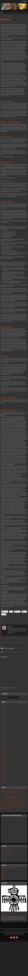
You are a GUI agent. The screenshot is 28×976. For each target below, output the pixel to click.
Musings (3, 876)
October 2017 (4, 727)
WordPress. (25, 940)
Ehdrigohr (4, 16)
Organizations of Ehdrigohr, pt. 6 (21, 643)
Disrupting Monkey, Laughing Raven (9, 849)
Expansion (5, 800)
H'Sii (17, 802)
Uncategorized (4, 878)
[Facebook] (23, 1)
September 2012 (5, 770)
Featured (11, 800)
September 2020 (5, 713)
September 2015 (5, 733)
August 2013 (4, 752)
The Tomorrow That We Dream (8, 855)
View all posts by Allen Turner (14, 633)
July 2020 (3, 717)
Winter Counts (21, 807)
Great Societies (12, 802)
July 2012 (3, 774)
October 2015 (4, 731)
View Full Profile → (4, 920)
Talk (8, 807)
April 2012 (3, 780)
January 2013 (4, 762)
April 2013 (3, 756)
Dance (11, 795)
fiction (20, 800)
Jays (19, 802)
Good (5, 802)
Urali (16, 807)
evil (2, 800)
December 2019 (5, 719)
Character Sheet (22, 792)
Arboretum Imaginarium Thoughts (8, 868)
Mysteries (16, 805)
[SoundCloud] (26, 1)
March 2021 (4, 709)
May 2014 (3, 741)
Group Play (17, 638)
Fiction (3, 872)
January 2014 (4, 745)
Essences (23, 797)
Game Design (20, 21)
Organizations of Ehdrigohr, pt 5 (7, 643)
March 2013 (4, 758)
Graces (7, 802)
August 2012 (4, 772)
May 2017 (3, 729)
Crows (7, 795)
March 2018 (4, 723)
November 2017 (5, 725)
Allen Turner (4, 21)
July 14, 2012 (10, 21)
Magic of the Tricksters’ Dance (7, 853)
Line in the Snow (5, 804)
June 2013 (3, 754)
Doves (19, 795)
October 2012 (4, 768)
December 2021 (5, 704)
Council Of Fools (6, 4)
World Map (6, 808)
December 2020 (5, 711)
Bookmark (23, 638)
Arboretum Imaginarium (11, 790)
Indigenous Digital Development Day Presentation (11, 851)
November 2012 (5, 766)
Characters (9, 638)
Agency (3, 638)
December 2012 (5, 764)
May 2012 (3, 778)
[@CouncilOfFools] (25, 1)
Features (16, 800)
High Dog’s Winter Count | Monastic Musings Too (14, 652)
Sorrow (24, 804)
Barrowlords (3, 792)
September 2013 (5, 750)
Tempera (20, 940)
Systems (6, 807)
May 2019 (3, 721)
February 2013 (4, 760)
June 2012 (3, 776)
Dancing (15, 795)
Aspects (6, 638)
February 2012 (4, 782)
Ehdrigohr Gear (19, 797)
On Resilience (4, 857)
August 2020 (4, 715)
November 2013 (5, 748)
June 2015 (3, 735)
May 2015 (3, 737)
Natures (21, 804)
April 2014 (3, 743)
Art (18, 791)
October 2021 (4, 707)
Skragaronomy (5, 914)
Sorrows (2, 807)
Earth (6, 797)
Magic (11, 804)
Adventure (3, 791)
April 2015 (3, 739)
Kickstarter (23, 802)
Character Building (10, 792)
